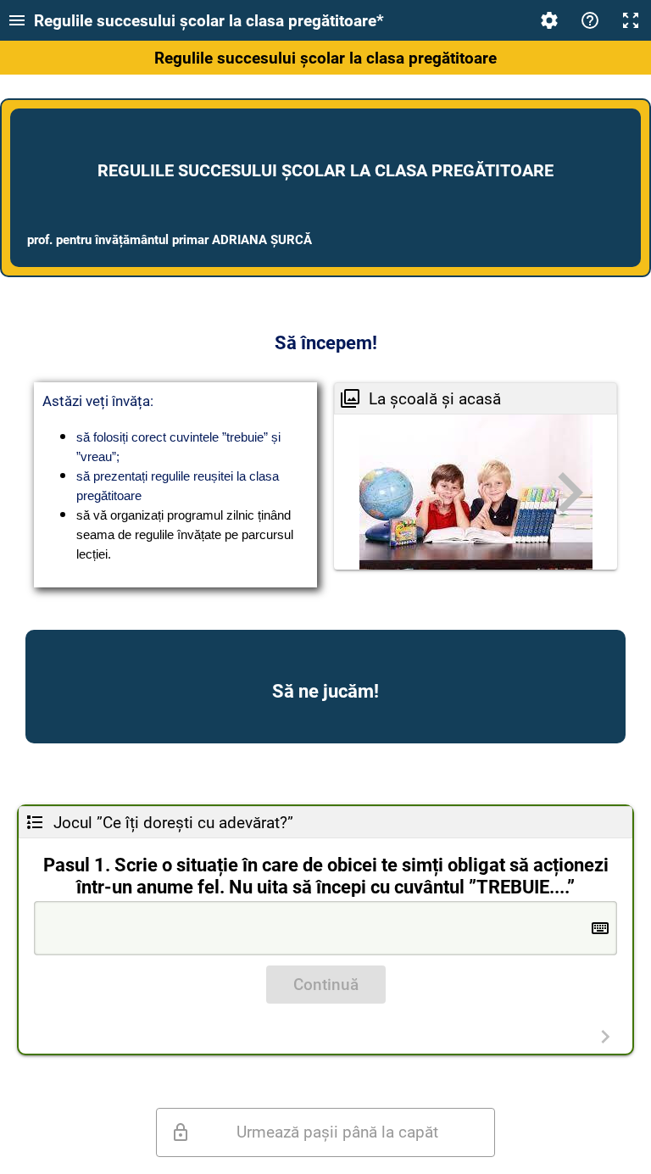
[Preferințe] (549, 20)
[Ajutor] (590, 20)
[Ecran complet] (630, 20)
